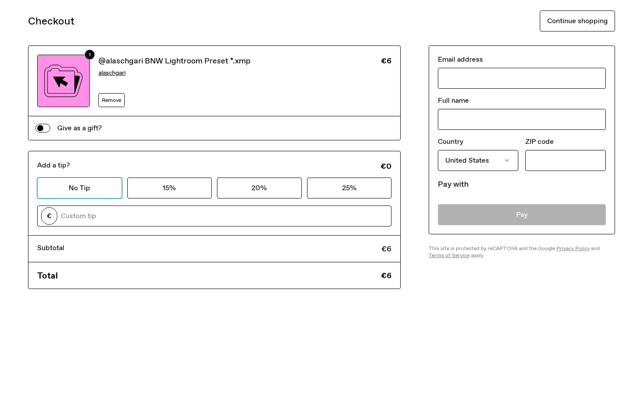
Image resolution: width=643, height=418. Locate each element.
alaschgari (112, 73)
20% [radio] (259, 188)
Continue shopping (577, 21)
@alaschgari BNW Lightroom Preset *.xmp (174, 61)
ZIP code (539, 141)
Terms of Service (449, 255)
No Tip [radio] (79, 188)
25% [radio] (349, 188)
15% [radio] (169, 188)
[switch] (42, 128)
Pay (522, 214)
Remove (111, 100)
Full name (453, 100)
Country (450, 141)
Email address (460, 59)
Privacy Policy (573, 248)
